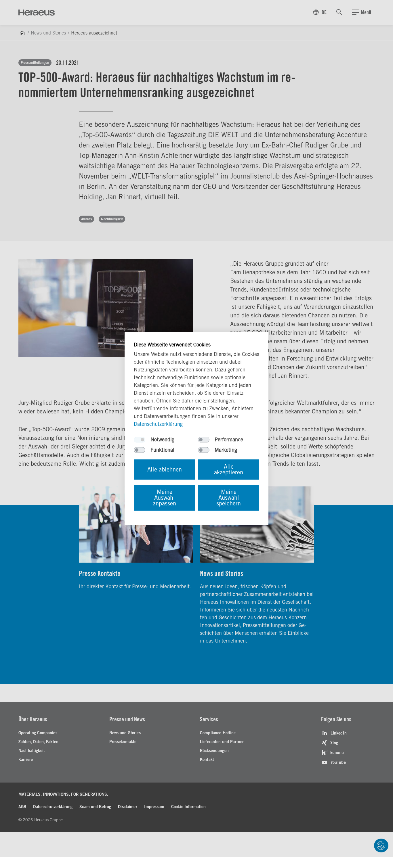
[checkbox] (139, 439)
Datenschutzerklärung (158, 424)
